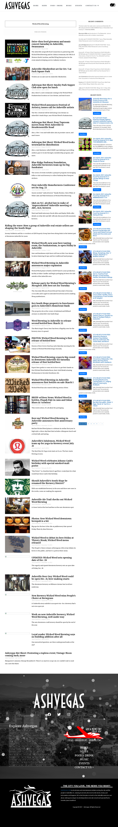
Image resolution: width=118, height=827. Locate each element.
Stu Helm (81, 39)
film (25, 744)
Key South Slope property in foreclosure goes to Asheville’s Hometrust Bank (53, 304)
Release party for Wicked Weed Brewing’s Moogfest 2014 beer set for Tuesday (54, 284)
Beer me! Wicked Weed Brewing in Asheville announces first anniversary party (52, 421)
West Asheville (46, 765)
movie (40, 752)
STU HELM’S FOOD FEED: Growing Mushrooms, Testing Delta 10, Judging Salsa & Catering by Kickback (102, 381)
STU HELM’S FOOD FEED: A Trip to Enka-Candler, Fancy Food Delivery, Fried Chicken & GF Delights (103, 295)
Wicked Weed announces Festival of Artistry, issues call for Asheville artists (53, 106)
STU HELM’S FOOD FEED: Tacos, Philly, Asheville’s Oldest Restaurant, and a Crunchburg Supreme (94, 46)
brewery (14, 738)
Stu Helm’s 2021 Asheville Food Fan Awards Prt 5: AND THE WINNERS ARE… (103, 140)
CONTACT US (91, 5)
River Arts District (31, 760)
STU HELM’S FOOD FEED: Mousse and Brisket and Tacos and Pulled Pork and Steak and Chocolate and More (102, 232)
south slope (47, 760)
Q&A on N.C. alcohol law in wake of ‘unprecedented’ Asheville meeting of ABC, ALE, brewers (52, 205)
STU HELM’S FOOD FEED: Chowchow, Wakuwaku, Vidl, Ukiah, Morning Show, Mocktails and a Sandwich (103, 359)
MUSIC (69, 5)
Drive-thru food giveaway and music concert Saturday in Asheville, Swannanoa (51, 44)
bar (12, 736)
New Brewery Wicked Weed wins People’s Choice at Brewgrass (54, 597)
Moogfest (30, 752)
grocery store (28, 746)
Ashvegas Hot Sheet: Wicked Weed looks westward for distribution (53, 143)
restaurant (15, 760)
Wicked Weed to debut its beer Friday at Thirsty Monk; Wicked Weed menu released (53, 540)
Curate (21, 741)
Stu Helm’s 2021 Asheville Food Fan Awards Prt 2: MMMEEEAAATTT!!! (102, 195)
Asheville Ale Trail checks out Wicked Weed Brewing (52, 500)
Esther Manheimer (47, 741)
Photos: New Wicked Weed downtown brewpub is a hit (51, 519)
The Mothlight (27, 762)
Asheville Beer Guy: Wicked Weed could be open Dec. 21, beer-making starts (53, 577)
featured (15, 744)
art (12, 730)
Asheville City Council (19, 733)
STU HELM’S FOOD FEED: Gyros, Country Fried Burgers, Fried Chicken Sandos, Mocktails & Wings (102, 274)
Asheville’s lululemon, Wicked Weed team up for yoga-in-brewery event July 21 (53, 443)
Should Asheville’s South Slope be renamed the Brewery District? (49, 482)
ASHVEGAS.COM (66, 790)
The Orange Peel (43, 762)
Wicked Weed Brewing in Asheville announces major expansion (50, 264)
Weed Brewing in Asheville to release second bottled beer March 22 (51, 322)
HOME (35, 5)
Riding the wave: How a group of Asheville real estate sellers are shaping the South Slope (39, 226)
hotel (30, 749)
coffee (24, 738)
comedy (34, 738)
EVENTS (78, 5)
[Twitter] (59, 714)
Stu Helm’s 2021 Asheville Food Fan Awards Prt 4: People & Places (102, 159)
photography (42, 757)
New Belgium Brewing (41, 754)
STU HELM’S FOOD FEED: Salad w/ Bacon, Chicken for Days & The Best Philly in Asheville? (103, 316)
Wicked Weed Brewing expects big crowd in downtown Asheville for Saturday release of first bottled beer (53, 359)
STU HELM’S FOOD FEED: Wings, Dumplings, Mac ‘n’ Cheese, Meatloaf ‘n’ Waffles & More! (102, 253)
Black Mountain (47, 736)
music (27, 754)
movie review (16, 754)
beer (20, 736)
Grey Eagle (15, 746)
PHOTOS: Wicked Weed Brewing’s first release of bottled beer (52, 339)
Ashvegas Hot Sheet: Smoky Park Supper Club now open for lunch (53, 86)
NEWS (44, 5)
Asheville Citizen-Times (38, 730)
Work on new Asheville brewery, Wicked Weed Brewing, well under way (53, 615)
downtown (32, 741)
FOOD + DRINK (56, 5)
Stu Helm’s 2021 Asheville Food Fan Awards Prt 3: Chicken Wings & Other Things (102, 177)
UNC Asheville (31, 765)
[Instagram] (113, 5)
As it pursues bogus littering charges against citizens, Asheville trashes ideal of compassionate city (103, 120)
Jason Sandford (36, 48)
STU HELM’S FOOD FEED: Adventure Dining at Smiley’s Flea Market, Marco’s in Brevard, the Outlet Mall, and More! (101, 338)
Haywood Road (43, 746)
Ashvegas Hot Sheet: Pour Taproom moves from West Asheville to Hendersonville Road (50, 125)
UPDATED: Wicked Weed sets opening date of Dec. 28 (52, 558)
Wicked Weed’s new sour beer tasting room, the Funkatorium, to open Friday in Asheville (54, 245)
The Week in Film (16, 765)
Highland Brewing (17, 749)
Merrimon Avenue (17, 752)
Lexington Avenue (43, 749)
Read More (97, 113)
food (33, 744)
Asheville (22, 730)
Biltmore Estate (32, 736)
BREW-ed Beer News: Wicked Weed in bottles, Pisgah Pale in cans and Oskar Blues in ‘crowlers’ (52, 400)
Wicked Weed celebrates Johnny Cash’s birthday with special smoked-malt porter (52, 463)
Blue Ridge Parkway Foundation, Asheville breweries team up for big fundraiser (51, 165)
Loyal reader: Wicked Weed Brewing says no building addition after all (53, 635)
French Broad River (47, 744)
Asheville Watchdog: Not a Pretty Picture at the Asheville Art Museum (102, 100)
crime (13, 741)
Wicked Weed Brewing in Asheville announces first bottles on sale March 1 (53, 381)
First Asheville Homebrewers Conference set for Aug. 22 (53, 186)
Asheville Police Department (41, 733)
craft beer (44, 738)
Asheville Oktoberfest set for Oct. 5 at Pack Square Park (51, 70)
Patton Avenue (28, 757)
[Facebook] (49, 714)
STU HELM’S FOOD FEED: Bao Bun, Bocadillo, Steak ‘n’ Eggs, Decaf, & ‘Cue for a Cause (103, 403)
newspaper (15, 757)
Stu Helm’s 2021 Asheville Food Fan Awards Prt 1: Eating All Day (102, 213)
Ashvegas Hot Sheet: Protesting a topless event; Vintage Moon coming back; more (38, 654)
